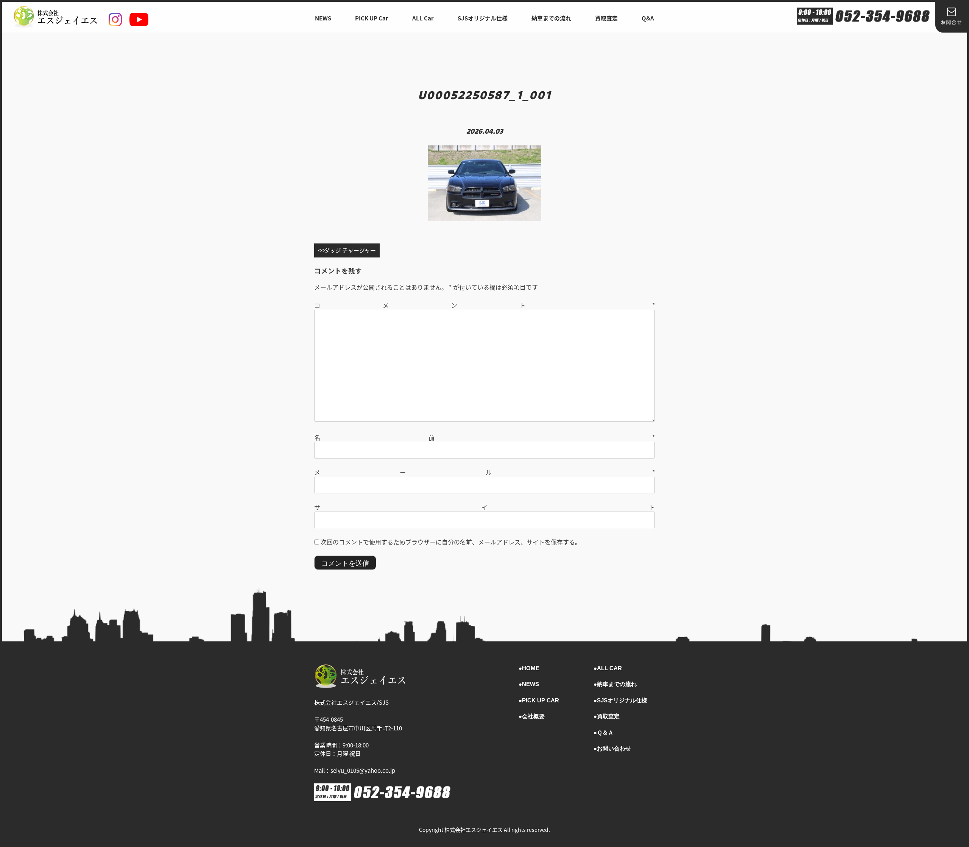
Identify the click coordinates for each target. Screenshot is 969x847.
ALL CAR (609, 668)
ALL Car (423, 18)
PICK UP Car (371, 18)
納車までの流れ (551, 18)
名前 (484, 437)
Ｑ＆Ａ (605, 732)
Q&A (648, 18)
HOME (530, 668)
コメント (484, 305)
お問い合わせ (614, 748)
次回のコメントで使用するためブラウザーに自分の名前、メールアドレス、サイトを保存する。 (451, 541)
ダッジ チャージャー (350, 250)
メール (484, 472)
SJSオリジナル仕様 (483, 18)
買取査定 (606, 18)
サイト (484, 507)
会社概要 (533, 716)
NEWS (323, 18)
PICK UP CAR (540, 700)
